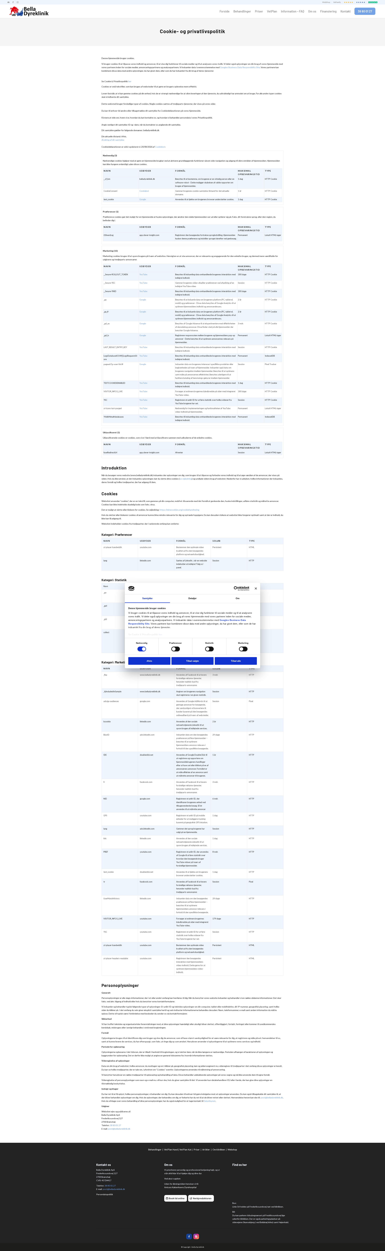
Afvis (149, 661)
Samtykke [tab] (147, 598)
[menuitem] (326, 2)
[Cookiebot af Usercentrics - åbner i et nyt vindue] (236, 588)
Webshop (232, 1149)
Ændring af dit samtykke (113, 140)
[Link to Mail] (8, 2)
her (160, 634)
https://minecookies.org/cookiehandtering (179, 509)
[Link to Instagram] (17, 2)
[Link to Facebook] (13, 2)
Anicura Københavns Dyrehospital (180, 1187)
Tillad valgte (192, 661)
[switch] (175, 649)
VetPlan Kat (185, 1149)
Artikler (206, 1149)
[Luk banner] (256, 588)
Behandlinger (155, 1149)
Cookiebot (160, 146)
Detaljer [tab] (192, 598)
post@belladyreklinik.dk (272, 1097)
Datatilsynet (210, 1101)
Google (142, 199)
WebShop (326, 2)
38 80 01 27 (115, 1125)
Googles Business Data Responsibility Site (240, 67)
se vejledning (186, 478)
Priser (197, 1149)
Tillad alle (236, 661)
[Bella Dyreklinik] (29, 11)
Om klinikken (219, 1149)
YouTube (143, 274)
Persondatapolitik (104, 1194)
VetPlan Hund (171, 1149)
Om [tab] (237, 598)
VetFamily (337, 2)
